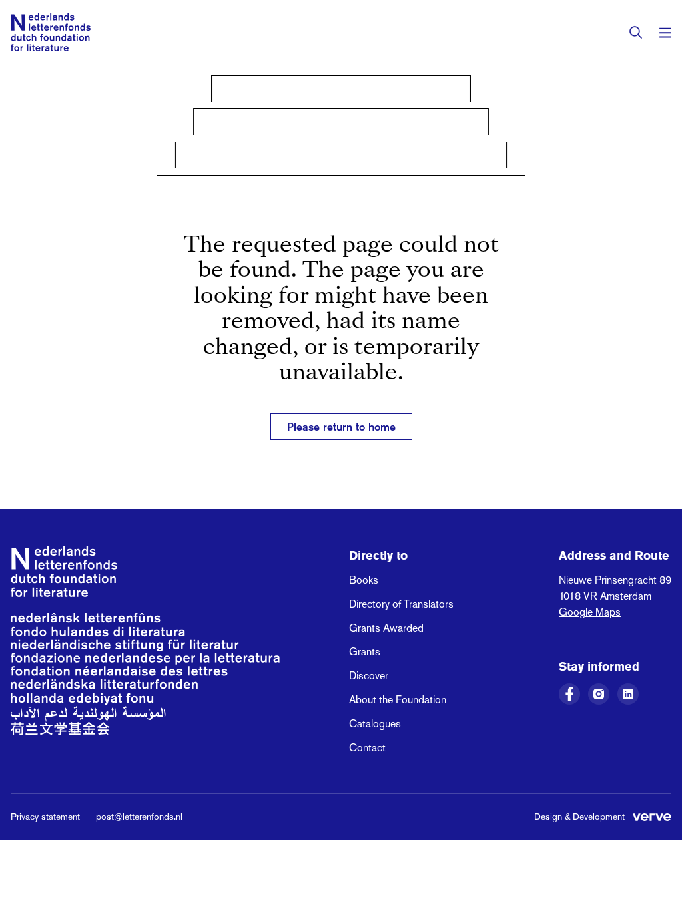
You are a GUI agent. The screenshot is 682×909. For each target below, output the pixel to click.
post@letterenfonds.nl (139, 816)
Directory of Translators (401, 604)
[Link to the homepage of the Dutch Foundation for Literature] (51, 32)
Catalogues (375, 724)
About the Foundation (397, 700)
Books (363, 580)
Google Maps (590, 612)
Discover (368, 676)
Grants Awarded (386, 628)
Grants (364, 652)
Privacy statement (45, 816)
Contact (367, 748)
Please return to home (341, 426)
